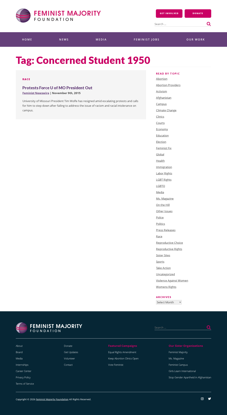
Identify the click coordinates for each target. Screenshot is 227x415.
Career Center (23, 371)
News (64, 39)
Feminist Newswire (35, 93)
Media (101, 39)
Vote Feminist (115, 364)
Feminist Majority (178, 352)
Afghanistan (163, 98)
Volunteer (69, 358)
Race (26, 79)
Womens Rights (166, 287)
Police (160, 217)
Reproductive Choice (169, 243)
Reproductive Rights (169, 249)
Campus (161, 104)
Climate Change (166, 110)
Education (162, 135)
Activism (161, 91)
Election (161, 142)
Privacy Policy (23, 377)
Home (27, 39)
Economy (162, 129)
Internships (22, 364)
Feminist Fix (163, 148)
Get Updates (71, 352)
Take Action (163, 268)
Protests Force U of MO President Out (57, 87)
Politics (160, 224)
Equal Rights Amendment (122, 352)
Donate (198, 13)
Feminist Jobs (147, 39)
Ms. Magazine (165, 198)
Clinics (160, 116)
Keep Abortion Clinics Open (123, 358)
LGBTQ (160, 186)
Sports (160, 262)
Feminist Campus (178, 364)
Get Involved (169, 13)
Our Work (195, 39)
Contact (68, 364)
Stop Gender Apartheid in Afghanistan (190, 377)
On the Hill (163, 205)
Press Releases (165, 230)
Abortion (161, 79)
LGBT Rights (163, 180)
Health (160, 161)
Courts (160, 123)
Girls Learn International (182, 371)
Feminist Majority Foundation (52, 399)
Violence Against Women (172, 280)
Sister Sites (163, 255)
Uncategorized (165, 274)
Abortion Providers (168, 85)
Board (19, 352)
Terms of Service (25, 383)
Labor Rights (164, 173)
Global (160, 154)
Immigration (164, 167)
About (19, 345)
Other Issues (164, 211)
